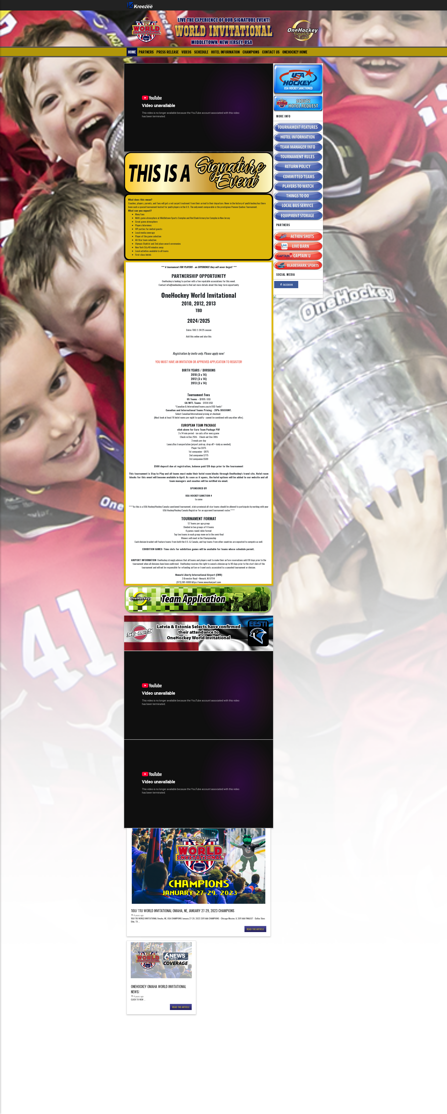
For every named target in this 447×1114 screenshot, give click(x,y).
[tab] (286, 284)
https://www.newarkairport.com (206, 582)
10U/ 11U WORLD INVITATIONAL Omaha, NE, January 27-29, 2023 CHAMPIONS (182, 910)
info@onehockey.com (176, 285)
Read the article (255, 929)
